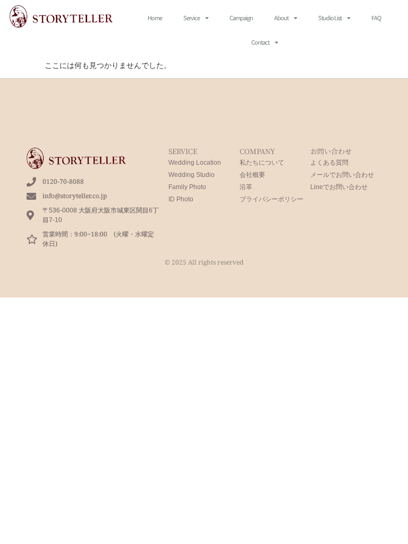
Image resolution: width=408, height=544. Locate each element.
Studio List (330, 17)
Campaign (241, 17)
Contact (260, 42)
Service (191, 17)
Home (155, 17)
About (281, 17)
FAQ (376, 17)
